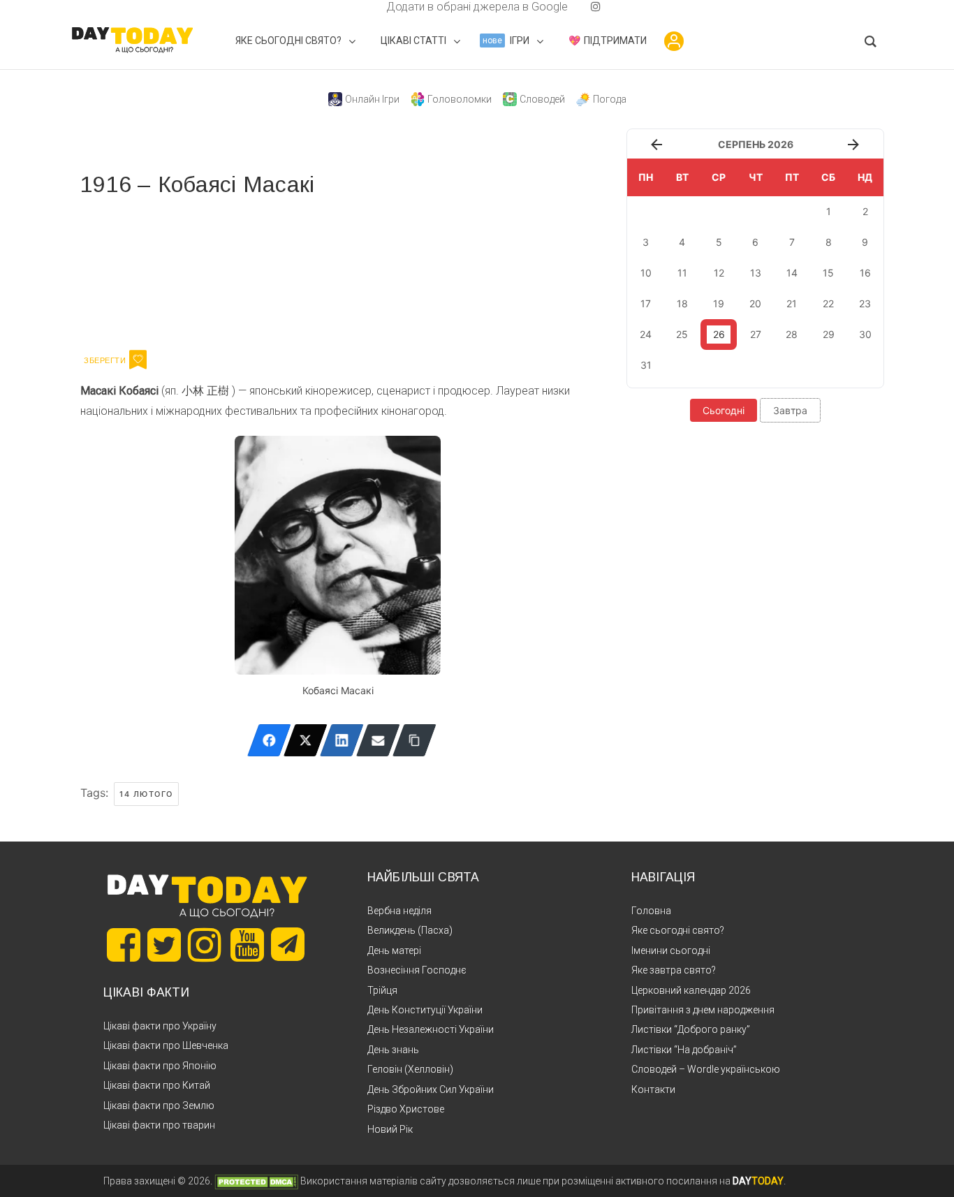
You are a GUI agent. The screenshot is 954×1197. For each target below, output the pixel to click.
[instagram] (595, 6)
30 (865, 334)
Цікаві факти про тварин (159, 1125)
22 (828, 303)
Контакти (653, 1089)
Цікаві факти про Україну (160, 1025)
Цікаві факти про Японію (160, 1065)
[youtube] (584, 6)
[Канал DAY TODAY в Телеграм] (287, 945)
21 (791, 303)
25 (682, 334)
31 (646, 365)
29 (829, 334)
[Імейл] (378, 740)
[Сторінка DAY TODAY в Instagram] (204, 945)
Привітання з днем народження (703, 1009)
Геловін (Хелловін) (410, 1069)
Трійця (382, 990)
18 (682, 303)
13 (755, 273)
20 (755, 303)
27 (755, 334)
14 (792, 273)
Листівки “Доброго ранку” (690, 1029)
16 (865, 273)
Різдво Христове (405, 1109)
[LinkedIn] (342, 740)
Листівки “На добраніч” (684, 1049)
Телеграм (131, 271)
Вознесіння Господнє (417, 970)
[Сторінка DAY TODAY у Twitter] (164, 945)
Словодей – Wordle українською (705, 1069)
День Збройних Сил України (430, 1089)
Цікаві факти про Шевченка (165, 1045)
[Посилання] (414, 740)
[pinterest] (573, 6)
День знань (393, 1049)
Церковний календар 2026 (691, 990)
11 (682, 273)
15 (828, 273)
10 (646, 273)
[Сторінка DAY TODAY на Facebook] (123, 945)
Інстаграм (228, 271)
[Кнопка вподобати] (138, 359)
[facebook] (369, 6)
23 (865, 303)
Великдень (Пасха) (410, 930)
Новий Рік (390, 1129)
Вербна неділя (399, 910)
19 (718, 303)
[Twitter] (306, 740)
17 (645, 303)
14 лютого (146, 794)
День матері (394, 950)
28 (792, 334)
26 (719, 334)
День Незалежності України (430, 1029)
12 (719, 273)
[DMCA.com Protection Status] (256, 1181)
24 (646, 334)
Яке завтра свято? (673, 970)
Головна (651, 910)
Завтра (790, 410)
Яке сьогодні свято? (677, 930)
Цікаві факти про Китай (156, 1085)
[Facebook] (269, 740)
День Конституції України (425, 1009)
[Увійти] (674, 41)
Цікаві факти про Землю (158, 1105)
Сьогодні (723, 410)
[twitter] (358, 6)
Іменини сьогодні (670, 950)
